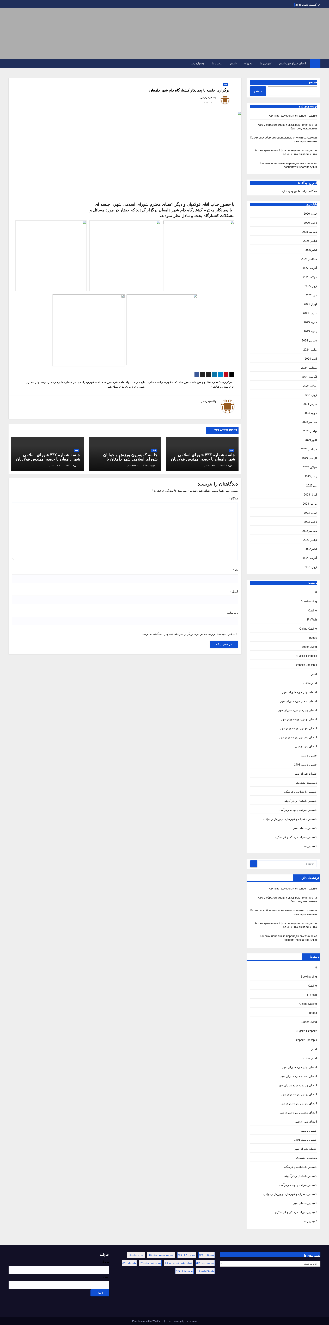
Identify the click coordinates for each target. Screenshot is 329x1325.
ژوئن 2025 (310, 286)
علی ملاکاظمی (205, 1271)
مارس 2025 (310, 313)
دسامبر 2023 (309, 422)
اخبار (314, 674)
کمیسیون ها (265, 63)
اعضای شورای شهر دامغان (292, 63)
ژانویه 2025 (310, 331)
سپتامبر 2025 (309, 259)
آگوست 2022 (309, 558)
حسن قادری (206, 1255)
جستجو (313, 82)
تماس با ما (217, 63)
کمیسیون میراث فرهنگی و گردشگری (296, 837)
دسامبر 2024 (309, 340)
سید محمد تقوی (205, 1263)
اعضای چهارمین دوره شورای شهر (297, 710)
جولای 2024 (310, 385)
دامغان (233, 63)
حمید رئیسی (206, 97)
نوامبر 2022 (310, 539)
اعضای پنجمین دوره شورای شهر (298, 701)
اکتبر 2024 (311, 358)
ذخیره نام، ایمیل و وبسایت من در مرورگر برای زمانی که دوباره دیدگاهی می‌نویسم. (187, 633)
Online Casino (308, 628)
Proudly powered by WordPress (148, 1321)
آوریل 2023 (310, 494)
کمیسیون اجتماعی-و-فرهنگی (300, 791)
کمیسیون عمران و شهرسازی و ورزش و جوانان (290, 819)
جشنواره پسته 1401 (305, 764)
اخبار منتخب (310, 683)
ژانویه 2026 (310, 222)
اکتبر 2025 (311, 249)
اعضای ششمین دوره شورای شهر (298, 737)
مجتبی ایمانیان (184, 1271)
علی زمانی (129, 1263)
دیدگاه (233, 498)
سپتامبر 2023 (309, 449)
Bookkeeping (309, 601)
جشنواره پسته (197, 63)
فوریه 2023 (310, 512)
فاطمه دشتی (209, 465)
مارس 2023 (310, 503)
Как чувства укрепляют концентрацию (293, 115)
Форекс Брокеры (306, 664)
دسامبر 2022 (309, 530)
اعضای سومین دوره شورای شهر (298, 728)
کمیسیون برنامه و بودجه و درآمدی (297, 809)
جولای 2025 (310, 277)
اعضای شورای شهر (306, 746)
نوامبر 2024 (310, 349)
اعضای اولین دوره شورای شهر (299, 692)
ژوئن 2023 (310, 476)
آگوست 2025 (309, 268)
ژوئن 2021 (310, 567)
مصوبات (248, 63)
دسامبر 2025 (309, 231)
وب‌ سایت (232, 612)
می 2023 (311, 485)
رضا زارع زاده (136, 1255)
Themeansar (191, 1321)
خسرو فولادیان (186, 1255)
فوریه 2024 (310, 413)
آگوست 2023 (309, 458)
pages (313, 637)
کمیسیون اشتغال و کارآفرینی (300, 800)
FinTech (312, 619)
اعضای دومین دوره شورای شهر (299, 719)
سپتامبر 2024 (309, 367)
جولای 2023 (310, 467)
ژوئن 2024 (310, 394)
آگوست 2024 (309, 376)
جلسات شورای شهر (305, 773)
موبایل (105, 1261)
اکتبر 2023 (311, 440)
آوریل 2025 (310, 304)
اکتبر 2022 (311, 549)
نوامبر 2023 (310, 431)
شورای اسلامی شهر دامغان (178, 1263)
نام (235, 570)
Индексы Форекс (306, 655)
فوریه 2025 (310, 322)
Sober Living (309, 646)
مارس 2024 (310, 404)
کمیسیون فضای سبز (305, 828)
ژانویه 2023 (310, 521)
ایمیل (234, 591)
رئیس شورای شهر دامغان (161, 1255)
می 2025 (311, 295)
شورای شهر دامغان (150, 1263)
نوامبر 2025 (310, 240)
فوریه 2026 (310, 213)
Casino (312, 610)
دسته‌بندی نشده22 (306, 782)
